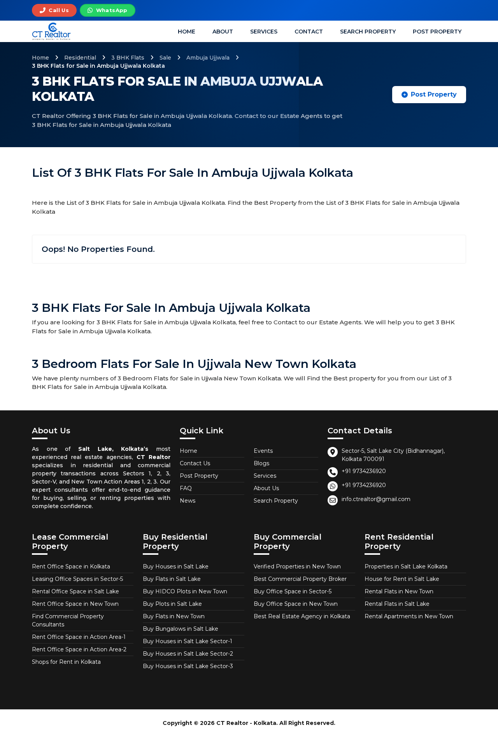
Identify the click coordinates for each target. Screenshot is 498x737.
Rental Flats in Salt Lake (397, 603)
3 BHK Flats (127, 57)
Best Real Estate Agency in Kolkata (302, 616)
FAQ (186, 488)
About (222, 31)
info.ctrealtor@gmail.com (376, 499)
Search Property (368, 31)
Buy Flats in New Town (174, 616)
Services (263, 31)
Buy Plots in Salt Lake (172, 603)
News (187, 500)
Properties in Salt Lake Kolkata (406, 566)
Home (186, 31)
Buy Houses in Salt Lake (176, 566)
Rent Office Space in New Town (75, 603)
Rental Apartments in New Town (409, 616)
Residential (80, 57)
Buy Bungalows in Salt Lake (180, 628)
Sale (165, 57)
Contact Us (195, 463)
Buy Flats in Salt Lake (172, 578)
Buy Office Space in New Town (296, 603)
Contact (309, 31)
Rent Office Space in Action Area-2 (79, 649)
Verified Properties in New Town (297, 566)
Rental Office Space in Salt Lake (75, 591)
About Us (266, 488)
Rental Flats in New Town (399, 591)
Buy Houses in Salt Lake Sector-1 (187, 641)
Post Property (437, 31)
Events (263, 450)
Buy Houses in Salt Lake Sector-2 (188, 653)
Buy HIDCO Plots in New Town (185, 591)
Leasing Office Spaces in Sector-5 (77, 578)
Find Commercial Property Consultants (68, 620)
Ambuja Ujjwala (208, 57)
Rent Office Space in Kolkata (71, 566)
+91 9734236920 (364, 471)
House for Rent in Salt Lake (402, 578)
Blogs (261, 463)
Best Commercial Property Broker (300, 578)
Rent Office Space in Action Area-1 (79, 636)
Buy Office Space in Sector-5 (292, 591)
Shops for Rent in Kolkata (66, 661)
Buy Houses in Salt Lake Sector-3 (188, 666)
